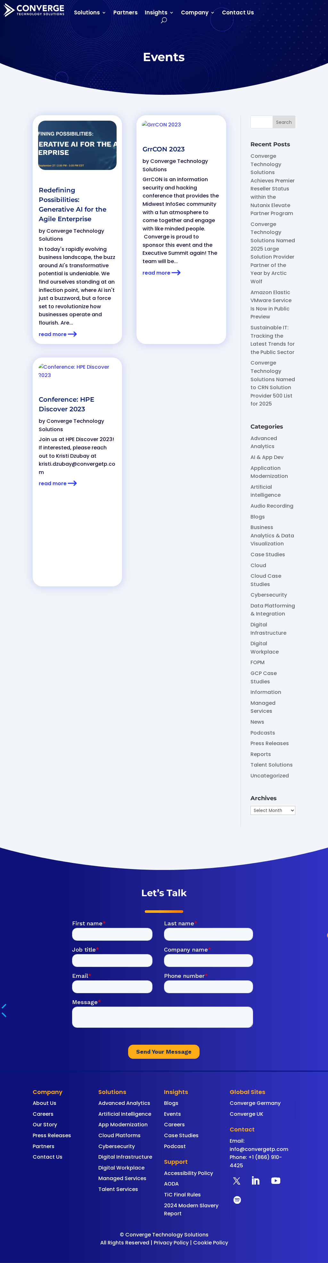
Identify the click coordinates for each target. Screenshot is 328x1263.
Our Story (45, 1124)
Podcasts (262, 732)
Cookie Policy (210, 1242)
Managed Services (122, 1178)
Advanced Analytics (124, 1103)
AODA (171, 1183)
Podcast (175, 1146)
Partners (125, 13)
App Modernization (123, 1124)
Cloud (258, 565)
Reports (260, 754)
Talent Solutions (271, 764)
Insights (156, 13)
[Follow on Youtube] (276, 1181)
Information (265, 692)
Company (195, 13)
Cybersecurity (268, 595)
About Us (44, 1103)
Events (172, 1114)
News (257, 722)
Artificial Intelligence (124, 1114)
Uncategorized (269, 775)
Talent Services (118, 1189)
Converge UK (246, 1114)
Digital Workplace (121, 1167)
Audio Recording (271, 506)
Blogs (257, 516)
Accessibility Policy (188, 1173)
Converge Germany (255, 1103)
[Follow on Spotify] (237, 1200)
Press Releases (269, 743)
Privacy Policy (171, 1242)
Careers (43, 1114)
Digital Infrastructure (125, 1157)
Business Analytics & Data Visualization (272, 535)
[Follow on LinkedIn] (255, 1181)
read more (53, 334)
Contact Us (238, 13)
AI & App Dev (266, 457)
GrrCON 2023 (164, 149)
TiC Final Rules (182, 1194)
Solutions (87, 13)
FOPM (257, 662)
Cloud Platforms (119, 1135)
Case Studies (267, 554)
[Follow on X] (237, 1181)
